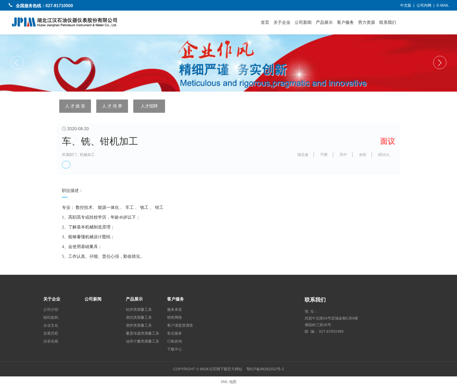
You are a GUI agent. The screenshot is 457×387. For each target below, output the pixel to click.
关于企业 (281, 22)
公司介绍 (50, 309)
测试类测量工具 (139, 317)
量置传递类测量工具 (142, 333)
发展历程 (50, 333)
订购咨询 (174, 341)
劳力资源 (366, 22)
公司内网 (424, 5)
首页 (265, 22)
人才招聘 (149, 106)
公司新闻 (303, 22)
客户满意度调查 (180, 325)
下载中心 (174, 349)
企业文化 (50, 325)
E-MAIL (443, 5)
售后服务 (174, 333)
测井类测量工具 (139, 325)
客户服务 (345, 22)
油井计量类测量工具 (142, 341)
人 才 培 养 (112, 106)
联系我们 (387, 22)
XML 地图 (228, 382)
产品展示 (324, 22)
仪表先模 (50, 341)
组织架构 (50, 317)
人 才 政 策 (75, 106)
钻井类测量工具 (139, 309)
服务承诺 (174, 309)
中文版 (405, 5)
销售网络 (174, 317)
